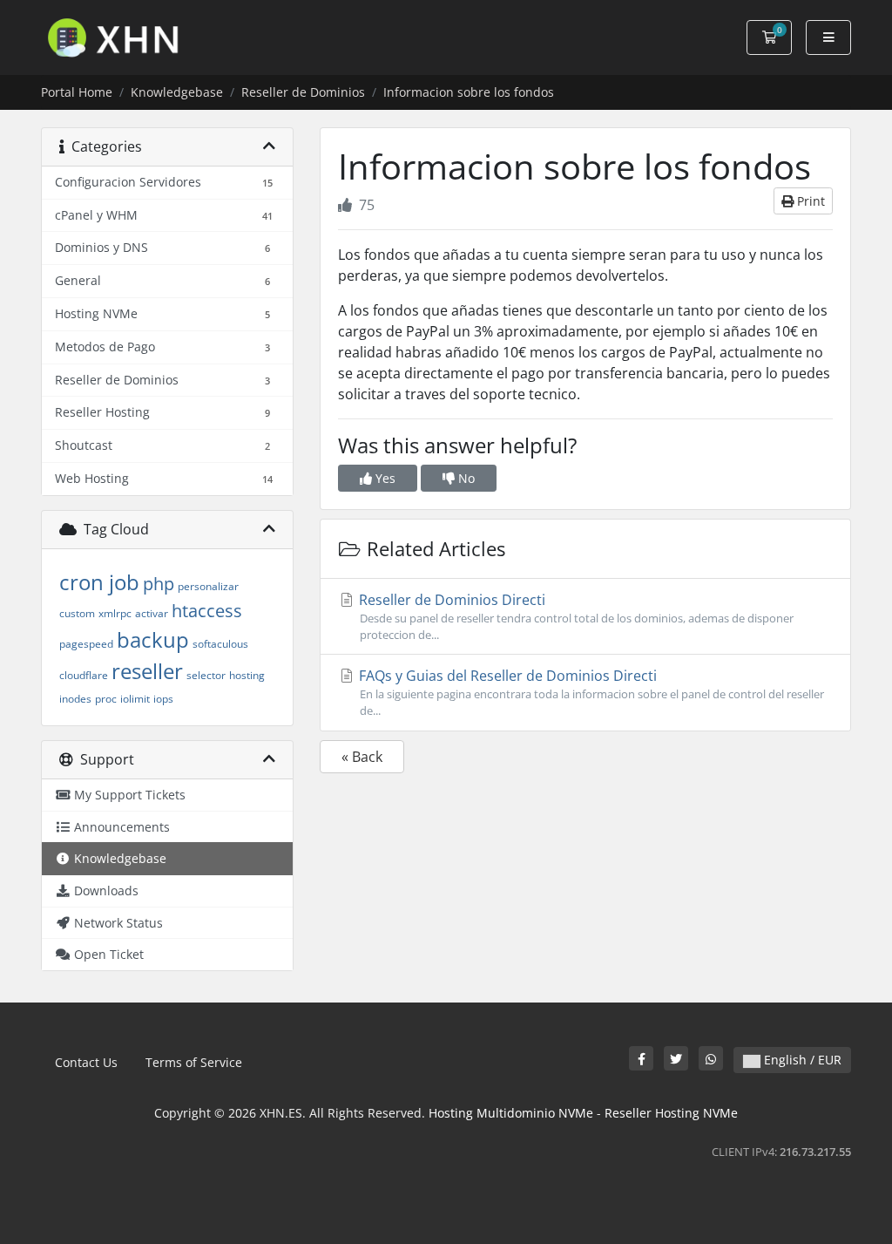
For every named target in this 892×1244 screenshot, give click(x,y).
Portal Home (76, 92)
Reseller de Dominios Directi (574, 616)
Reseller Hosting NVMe (671, 1113)
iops (163, 698)
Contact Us (86, 1062)
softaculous (220, 643)
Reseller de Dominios (303, 92)
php (158, 583)
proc (106, 698)
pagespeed (86, 643)
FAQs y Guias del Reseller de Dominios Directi (589, 692)
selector (206, 675)
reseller (147, 670)
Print (809, 201)
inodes (75, 698)
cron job (99, 582)
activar (151, 613)
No (465, 478)
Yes (383, 478)
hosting (247, 675)
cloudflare (83, 675)
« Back (361, 756)
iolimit (135, 698)
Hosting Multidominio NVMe (511, 1113)
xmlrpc (115, 613)
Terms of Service (193, 1062)
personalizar (208, 586)
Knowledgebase (177, 92)
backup (153, 639)
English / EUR (800, 1059)
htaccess (207, 610)
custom (77, 613)
